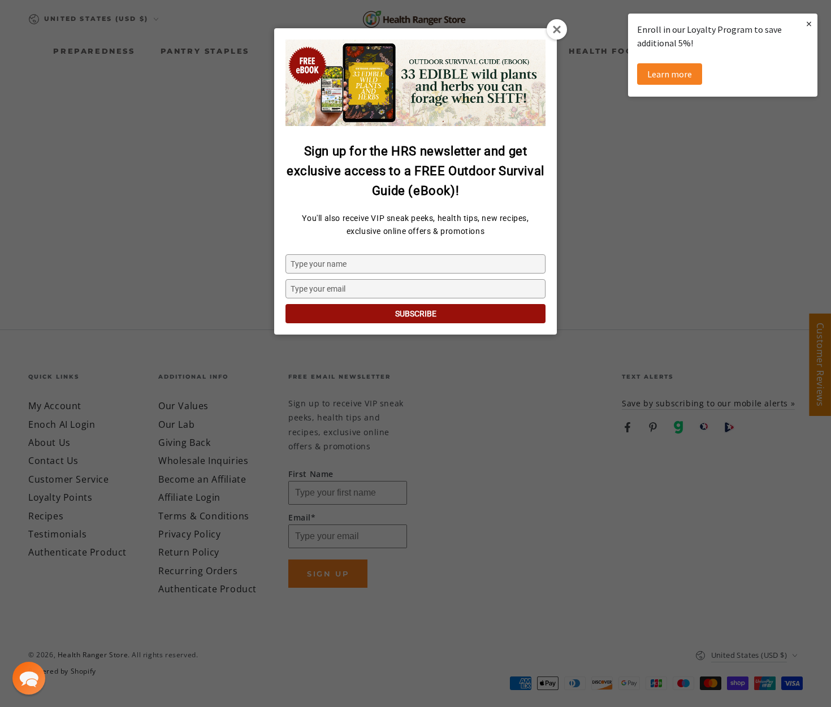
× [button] (809, 23)
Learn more (669, 74)
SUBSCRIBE (415, 313)
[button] (28, 678)
